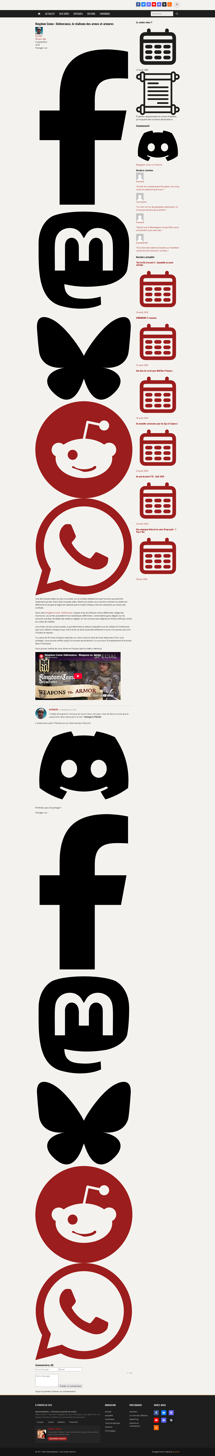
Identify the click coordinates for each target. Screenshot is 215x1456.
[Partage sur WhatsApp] (83, 546)
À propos (40, 1422)
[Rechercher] (177, 13)
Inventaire (109, 1419)
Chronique (105, 13)
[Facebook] (138, 4)
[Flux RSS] (169, 4)
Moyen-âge (40, 39)
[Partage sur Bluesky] (83, 358)
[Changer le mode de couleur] (177, 4)
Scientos (133, 1411)
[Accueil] (39, 13)
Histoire (91, 13)
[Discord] (159, 4)
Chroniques (110, 1431)
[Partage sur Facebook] (83, 127)
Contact (51, 1422)
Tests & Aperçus (112, 1423)
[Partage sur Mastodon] (83, 260)
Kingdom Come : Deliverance (59, 612)
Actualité (50, 13)
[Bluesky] (143, 4)
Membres (61, 1422)
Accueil (108, 1411)
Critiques (78, 13)
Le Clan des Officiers (138, 1415)
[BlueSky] (163, 1412)
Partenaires (73, 1422)
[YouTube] (154, 4)
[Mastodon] (149, 4)
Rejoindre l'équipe (57, 1438)
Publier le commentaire (70, 1386)
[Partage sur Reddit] (83, 449)
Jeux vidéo (64, 13)
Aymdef (176, 1452)
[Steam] (164, 4)
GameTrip (133, 1419)
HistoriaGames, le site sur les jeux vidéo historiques (55, 4)
